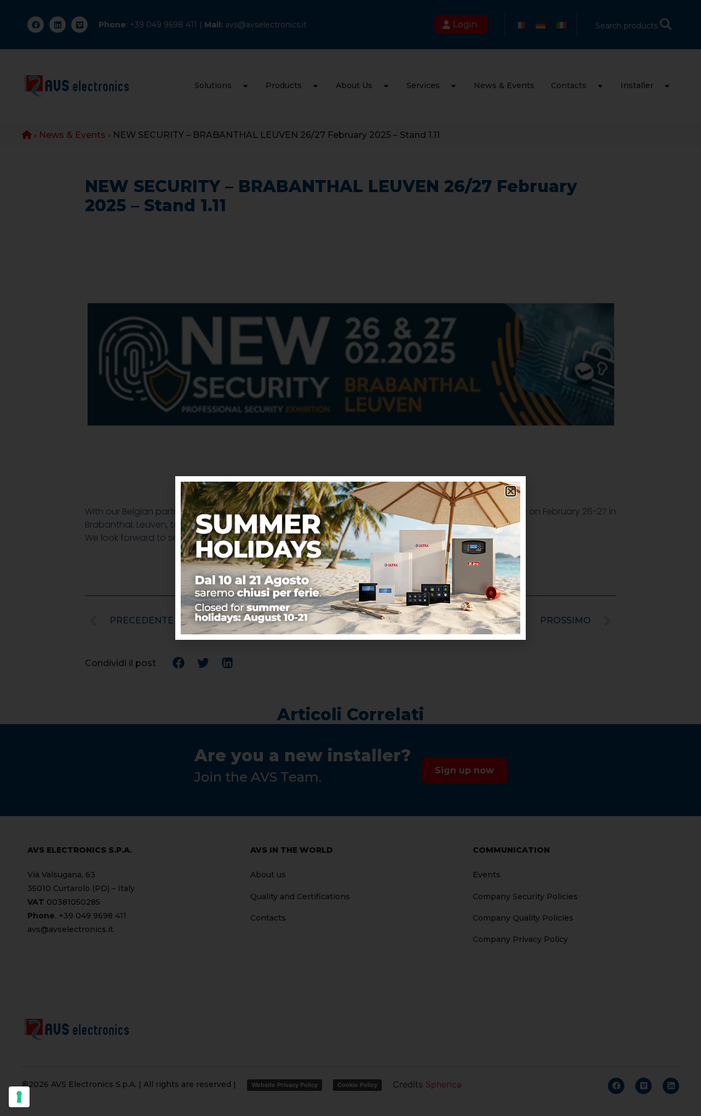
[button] (511, 491)
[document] (350, 558)
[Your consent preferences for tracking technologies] (19, 1096)
